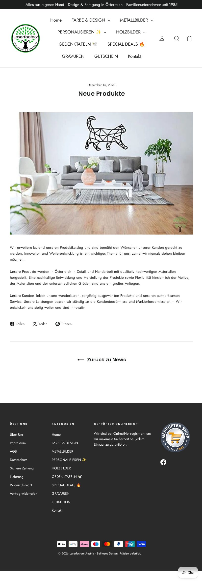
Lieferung (17, 476)
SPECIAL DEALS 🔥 (126, 44)
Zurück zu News (106, 359)
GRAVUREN (73, 56)
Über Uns (17, 434)
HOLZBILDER (129, 32)
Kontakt (134, 56)
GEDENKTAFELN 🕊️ (78, 44)
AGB (13, 451)
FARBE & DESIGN (89, 20)
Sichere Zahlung (22, 468)
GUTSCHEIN (106, 56)
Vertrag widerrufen (23, 493)
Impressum (18, 442)
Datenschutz (18, 459)
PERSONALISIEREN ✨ (79, 32)
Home (56, 20)
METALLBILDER (134, 20)
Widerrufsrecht (21, 485)
